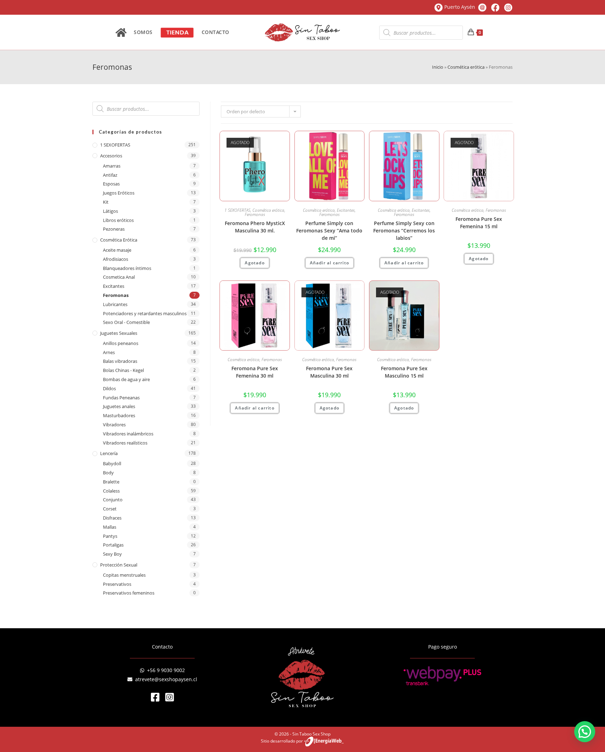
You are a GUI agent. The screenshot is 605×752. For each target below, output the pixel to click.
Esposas (111, 184)
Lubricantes (115, 304)
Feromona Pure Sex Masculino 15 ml (404, 372)
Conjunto (113, 499)
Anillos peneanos (120, 343)
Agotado (254, 263)
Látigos (110, 211)
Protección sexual (118, 565)
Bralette (111, 482)
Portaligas (113, 545)
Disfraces (112, 518)
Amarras (111, 166)
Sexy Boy (112, 554)
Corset (110, 509)
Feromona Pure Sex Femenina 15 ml (479, 223)
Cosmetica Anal (119, 277)
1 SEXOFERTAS (115, 145)
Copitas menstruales (124, 575)
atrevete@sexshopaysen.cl (164, 679)
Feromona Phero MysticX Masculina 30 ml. (255, 227)
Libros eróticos (118, 220)
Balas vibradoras (120, 361)
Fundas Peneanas (121, 397)
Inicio (437, 67)
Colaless (111, 491)
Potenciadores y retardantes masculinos (145, 313)
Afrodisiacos (115, 259)
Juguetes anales (119, 406)
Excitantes (113, 286)
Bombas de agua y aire (126, 379)
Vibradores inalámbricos (128, 434)
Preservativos (117, 584)
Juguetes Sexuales (118, 333)
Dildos (109, 388)
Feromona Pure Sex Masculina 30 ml (329, 372)
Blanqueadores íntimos (127, 268)
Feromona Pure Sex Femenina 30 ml (254, 372)
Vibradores (114, 424)
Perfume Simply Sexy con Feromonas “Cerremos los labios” (404, 230)
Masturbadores (119, 415)
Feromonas (115, 295)
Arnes (109, 352)
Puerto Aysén (460, 7)
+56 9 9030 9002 (164, 670)
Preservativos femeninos (128, 593)
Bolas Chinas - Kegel (123, 370)
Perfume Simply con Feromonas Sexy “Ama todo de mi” (329, 230)
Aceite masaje (117, 250)
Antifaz (110, 175)
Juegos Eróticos (118, 193)
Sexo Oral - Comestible (126, 322)
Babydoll (112, 463)
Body (108, 472)
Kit (106, 202)
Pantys (110, 536)
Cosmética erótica (466, 67)
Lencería (109, 453)
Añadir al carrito (329, 263)
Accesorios (111, 156)
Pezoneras (114, 229)
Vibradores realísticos (125, 443)
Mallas (109, 527)
